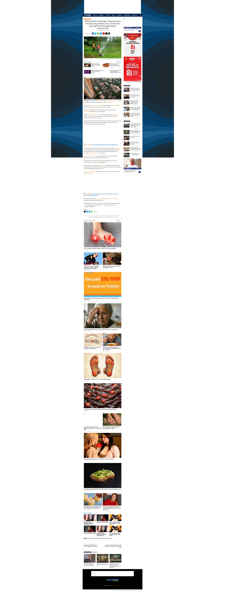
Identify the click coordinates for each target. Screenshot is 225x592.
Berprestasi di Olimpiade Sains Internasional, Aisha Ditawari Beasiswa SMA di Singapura (135, 115)
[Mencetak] (109, 33)
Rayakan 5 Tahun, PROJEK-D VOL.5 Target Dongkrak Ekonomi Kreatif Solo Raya (135, 108)
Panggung (127, 15)
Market (120, 15)
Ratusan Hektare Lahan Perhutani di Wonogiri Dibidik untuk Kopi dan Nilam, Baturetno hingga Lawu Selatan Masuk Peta (115, 565)
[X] (95, 33)
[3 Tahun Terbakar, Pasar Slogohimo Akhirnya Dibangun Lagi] (102, 558)
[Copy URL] (112, 33)
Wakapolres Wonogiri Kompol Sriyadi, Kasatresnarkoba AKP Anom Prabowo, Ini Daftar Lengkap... (135, 125)
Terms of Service (128, 590)
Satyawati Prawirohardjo (93, 153)
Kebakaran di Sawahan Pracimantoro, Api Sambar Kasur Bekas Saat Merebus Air (89, 564)
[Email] (106, 33)
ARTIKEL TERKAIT (87, 552)
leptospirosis (109, 102)
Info (114, 15)
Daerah (102, 15)
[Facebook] (93, 33)
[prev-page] (119, 552)
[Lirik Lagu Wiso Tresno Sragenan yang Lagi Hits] (127, 155)
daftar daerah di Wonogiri (112, 100)
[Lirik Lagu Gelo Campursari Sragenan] (127, 138)
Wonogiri (89, 19)
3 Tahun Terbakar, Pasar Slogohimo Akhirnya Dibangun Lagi (102, 564)
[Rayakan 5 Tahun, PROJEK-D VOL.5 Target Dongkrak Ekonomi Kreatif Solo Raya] (127, 109)
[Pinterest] (103, 33)
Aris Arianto (101, 30)
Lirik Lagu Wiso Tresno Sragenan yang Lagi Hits (134, 154)
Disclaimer (139, 590)
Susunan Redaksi (116, 590)
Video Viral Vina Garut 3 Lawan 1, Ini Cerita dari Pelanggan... (134, 142)
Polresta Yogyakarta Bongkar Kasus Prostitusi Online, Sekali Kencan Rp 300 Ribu (112, 546)
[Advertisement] (102, 134)
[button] (140, 15)
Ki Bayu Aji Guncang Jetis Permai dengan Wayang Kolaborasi (134, 95)
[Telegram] (101, 33)
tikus (103, 102)
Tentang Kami (123, 590)
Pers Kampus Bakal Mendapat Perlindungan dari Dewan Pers (90, 545)
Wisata (108, 15)
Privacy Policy (135, 590)
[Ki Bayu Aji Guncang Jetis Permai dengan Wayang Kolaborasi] (127, 96)
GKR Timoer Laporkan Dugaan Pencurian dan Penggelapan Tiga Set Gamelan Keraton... (134, 102)
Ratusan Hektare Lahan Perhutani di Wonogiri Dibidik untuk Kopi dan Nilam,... (135, 131)
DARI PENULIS (94, 552)
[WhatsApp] (98, 33)
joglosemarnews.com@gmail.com (115, 585)
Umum (95, 15)
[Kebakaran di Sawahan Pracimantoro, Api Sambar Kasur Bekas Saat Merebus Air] (90, 558)
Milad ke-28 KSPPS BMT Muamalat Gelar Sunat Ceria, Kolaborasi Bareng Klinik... (135, 148)
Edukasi (135, 15)
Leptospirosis (98, 538)
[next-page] (120, 552)
